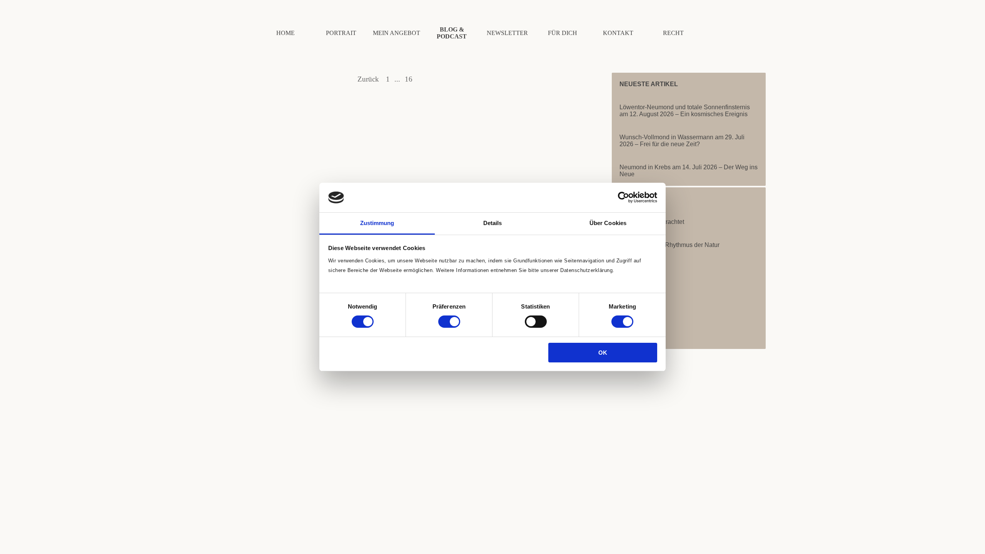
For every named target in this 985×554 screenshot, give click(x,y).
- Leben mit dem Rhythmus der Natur (669, 245)
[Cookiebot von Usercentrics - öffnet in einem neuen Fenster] (623, 197)
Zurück (368, 79)
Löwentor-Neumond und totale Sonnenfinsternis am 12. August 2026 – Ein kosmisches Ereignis (684, 110)
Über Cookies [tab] (607, 223)
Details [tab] (492, 223)
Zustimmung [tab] (377, 223)
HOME (285, 33)
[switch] (449, 321)
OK (602, 352)
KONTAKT (618, 33)
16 (410, 79)
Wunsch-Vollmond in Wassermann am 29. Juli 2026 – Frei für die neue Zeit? (682, 140)
